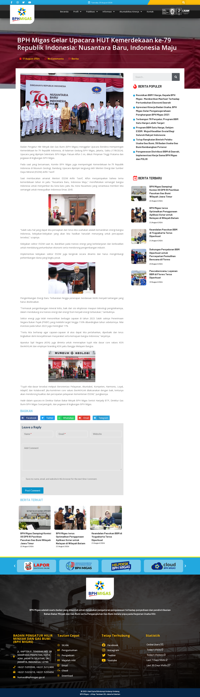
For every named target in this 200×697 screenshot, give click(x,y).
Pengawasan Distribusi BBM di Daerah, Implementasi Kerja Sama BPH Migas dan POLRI (158, 155)
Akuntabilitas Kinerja (129, 11)
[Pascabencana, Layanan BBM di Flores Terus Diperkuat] (140, 277)
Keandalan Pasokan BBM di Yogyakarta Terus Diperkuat (107, 536)
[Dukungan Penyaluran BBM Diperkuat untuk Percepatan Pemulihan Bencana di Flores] (140, 256)
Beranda (64, 11)
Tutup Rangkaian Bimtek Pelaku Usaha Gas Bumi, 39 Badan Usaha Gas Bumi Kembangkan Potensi (157, 143)
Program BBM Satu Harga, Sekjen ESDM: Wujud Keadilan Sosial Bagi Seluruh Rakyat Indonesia (155, 131)
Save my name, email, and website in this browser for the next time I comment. (61, 479)
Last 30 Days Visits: (157, 665)
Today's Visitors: (155, 654)
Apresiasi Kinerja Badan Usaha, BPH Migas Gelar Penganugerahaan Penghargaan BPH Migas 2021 (156, 111)
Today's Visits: (154, 649)
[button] (14, 566)
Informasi (107, 11)
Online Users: (153, 644)
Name (28, 433)
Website (97, 433)
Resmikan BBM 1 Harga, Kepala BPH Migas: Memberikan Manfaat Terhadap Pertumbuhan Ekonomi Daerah (157, 98)
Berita (75, 58)
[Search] (176, 77)
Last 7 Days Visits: (156, 660)
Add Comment (31, 448)
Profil (75, 11)
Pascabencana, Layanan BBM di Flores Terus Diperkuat (163, 274)
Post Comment (32, 490)
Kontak (150, 11)
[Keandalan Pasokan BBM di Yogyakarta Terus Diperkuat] (107, 517)
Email (62, 433)
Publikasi (90, 11)
